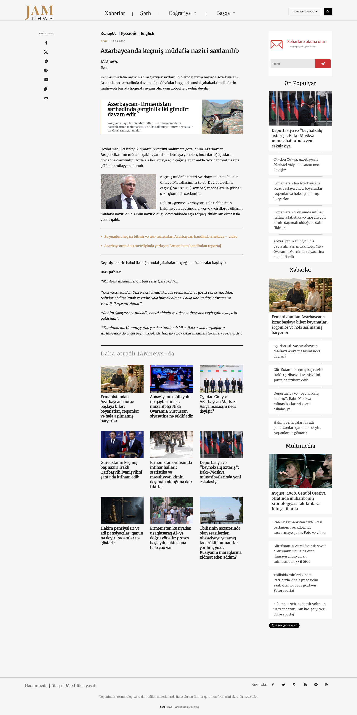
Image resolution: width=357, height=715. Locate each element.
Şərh (145, 13)
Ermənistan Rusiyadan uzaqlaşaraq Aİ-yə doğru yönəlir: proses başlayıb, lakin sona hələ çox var (170, 538)
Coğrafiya (180, 13)
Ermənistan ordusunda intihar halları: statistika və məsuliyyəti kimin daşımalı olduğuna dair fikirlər (171, 474)
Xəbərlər (114, 13)
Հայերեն (109, 33)
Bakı (105, 68)
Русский (129, 33)
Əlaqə (57, 686)
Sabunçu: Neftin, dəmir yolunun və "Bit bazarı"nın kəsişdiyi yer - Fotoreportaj (300, 609)
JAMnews (109, 61)
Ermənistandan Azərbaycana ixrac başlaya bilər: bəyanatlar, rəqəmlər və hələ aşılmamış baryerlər (120, 408)
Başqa (223, 13)
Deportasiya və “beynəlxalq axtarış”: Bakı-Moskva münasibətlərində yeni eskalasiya (220, 472)
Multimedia (300, 446)
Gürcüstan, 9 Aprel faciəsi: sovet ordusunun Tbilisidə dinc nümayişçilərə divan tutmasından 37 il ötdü (300, 554)
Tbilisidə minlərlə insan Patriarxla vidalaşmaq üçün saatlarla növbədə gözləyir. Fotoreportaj (296, 583)
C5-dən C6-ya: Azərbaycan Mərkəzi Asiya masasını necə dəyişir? (218, 404)
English (147, 33)
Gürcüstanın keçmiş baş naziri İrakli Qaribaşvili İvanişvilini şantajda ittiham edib (121, 469)
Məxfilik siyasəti (81, 686)
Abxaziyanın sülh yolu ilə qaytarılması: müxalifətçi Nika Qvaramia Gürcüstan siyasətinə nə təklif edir (171, 406)
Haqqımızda (36, 686)
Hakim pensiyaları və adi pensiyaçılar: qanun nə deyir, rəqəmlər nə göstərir (122, 535)
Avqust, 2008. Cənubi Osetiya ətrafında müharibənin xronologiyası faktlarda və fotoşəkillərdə (299, 501)
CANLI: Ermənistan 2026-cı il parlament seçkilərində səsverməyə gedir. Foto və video (299, 527)
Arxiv (105, 41)
